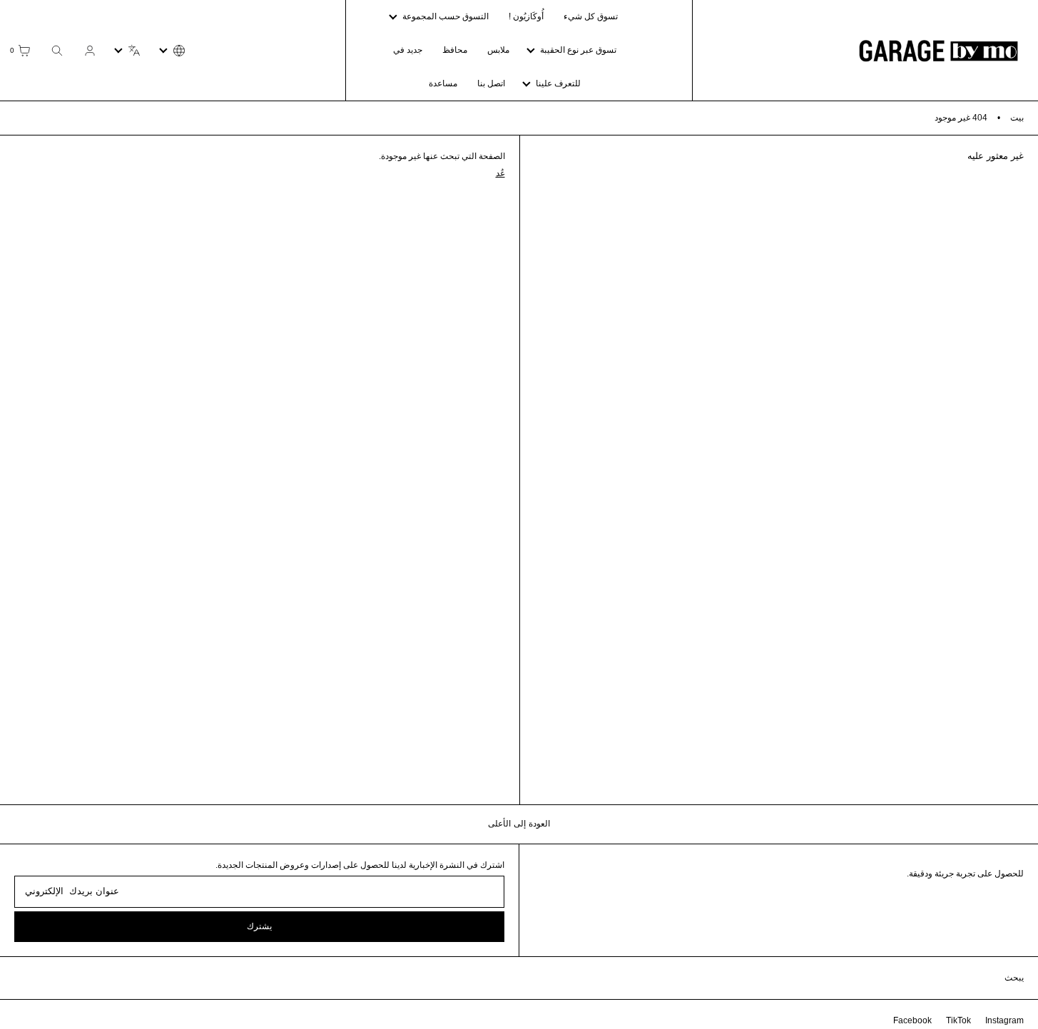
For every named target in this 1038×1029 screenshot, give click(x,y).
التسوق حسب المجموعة (445, 16)
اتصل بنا (491, 83)
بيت (1017, 118)
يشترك (259, 926)
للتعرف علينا (558, 83)
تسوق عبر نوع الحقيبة (578, 50)
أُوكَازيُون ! (526, 16)
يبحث (1014, 978)
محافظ (454, 50)
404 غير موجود (961, 118)
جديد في (407, 50)
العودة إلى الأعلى (519, 824)
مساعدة (443, 83)
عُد (500, 173)
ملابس (498, 50)
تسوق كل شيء (591, 16)
